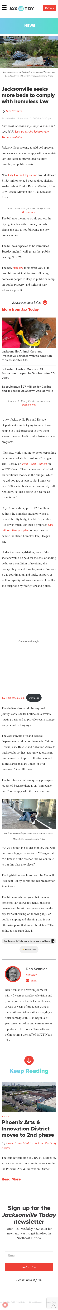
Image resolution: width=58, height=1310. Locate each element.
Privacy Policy (51, 1302)
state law (18, 268)
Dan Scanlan (14, 111)
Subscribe (29, 1267)
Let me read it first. (29, 1279)
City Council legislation (22, 175)
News (29, 25)
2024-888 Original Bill (13, 697)
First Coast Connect (34, 464)
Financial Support (35, 1302)
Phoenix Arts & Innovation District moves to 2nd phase (28, 1128)
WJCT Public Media (18, 1302)
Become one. (29, 212)
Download (34, 697)
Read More (11, 1179)
